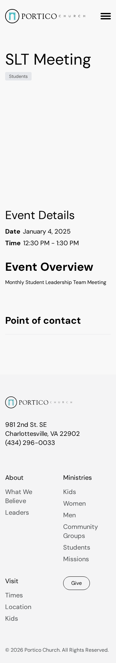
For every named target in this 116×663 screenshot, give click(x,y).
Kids (69, 492)
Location (18, 607)
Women (74, 503)
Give (76, 583)
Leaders (17, 512)
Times (14, 595)
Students (18, 76)
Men (69, 515)
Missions (76, 559)
